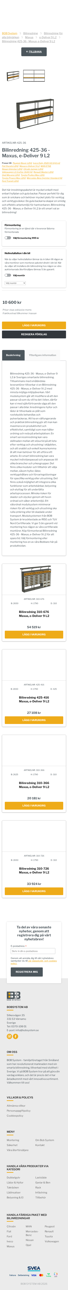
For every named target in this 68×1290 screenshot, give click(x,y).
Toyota (49, 1236)
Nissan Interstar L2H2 (12, 169)
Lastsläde (41, 1177)
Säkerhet (12, 1145)
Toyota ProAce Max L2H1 (33, 175)
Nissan (30, 1240)
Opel (28, 1245)
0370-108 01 (45, 3)
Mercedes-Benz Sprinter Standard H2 (44, 178)
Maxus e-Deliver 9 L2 (29, 166)
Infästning (41, 1192)
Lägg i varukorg (34, 325)
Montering (13, 1140)
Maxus (29, 37)
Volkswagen (52, 1241)
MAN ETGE (46, 166)
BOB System (9, 33)
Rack (38, 1187)
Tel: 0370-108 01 (16, 1026)
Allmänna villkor (16, 1105)
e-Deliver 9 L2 (48, 37)
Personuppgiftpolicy (19, 1110)
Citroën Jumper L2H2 (33, 169)
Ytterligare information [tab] (42, 355)
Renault (49, 1231)
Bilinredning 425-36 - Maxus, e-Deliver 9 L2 (28, 41)
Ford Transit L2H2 (10, 181)
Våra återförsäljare (18, 1150)
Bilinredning (30, 33)
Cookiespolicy (15, 1115)
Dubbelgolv (13, 1177)
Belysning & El (15, 1197)
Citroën (11, 1226)
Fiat (9, 1231)
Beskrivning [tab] (13, 355)
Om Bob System (44, 1140)
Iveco (10, 1241)
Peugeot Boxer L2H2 (22, 163)
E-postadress (19, 946)
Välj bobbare (57, 12)
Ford (9, 1236)
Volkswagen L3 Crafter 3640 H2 (17, 172)
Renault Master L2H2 (43, 172)
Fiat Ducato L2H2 (10, 166)
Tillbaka (35, 51)
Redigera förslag (34, 334)
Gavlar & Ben (42, 1182)
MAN (29, 1226)
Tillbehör (40, 1197)
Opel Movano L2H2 (11, 175)
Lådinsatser (14, 1192)
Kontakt (40, 1145)
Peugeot (50, 1226)
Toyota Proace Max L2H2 (14, 178)
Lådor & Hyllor (15, 1182)
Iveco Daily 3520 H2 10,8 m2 (46, 163)
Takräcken (13, 1187)
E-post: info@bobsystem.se (23, 1030)
